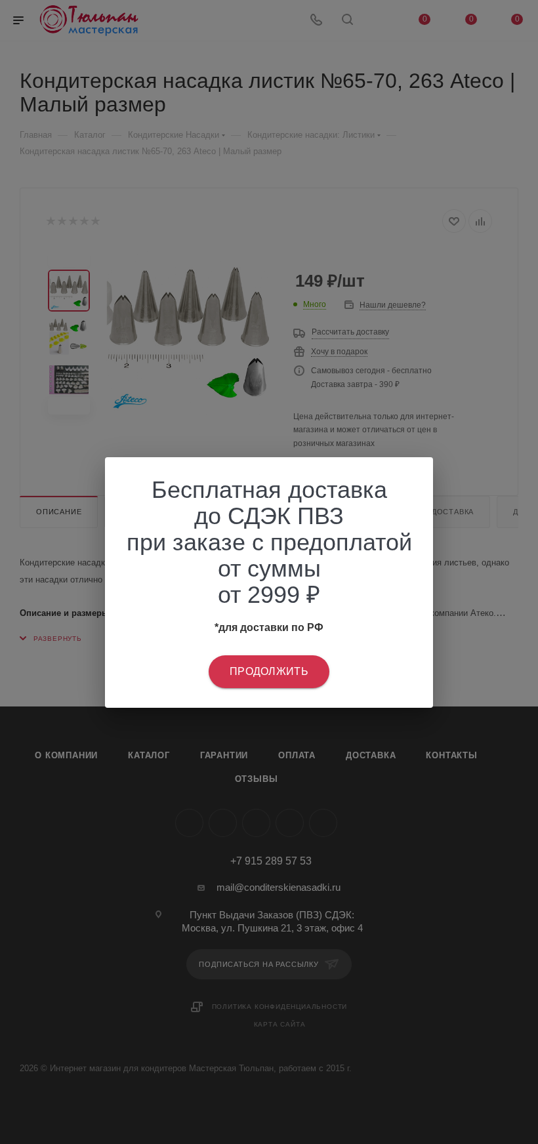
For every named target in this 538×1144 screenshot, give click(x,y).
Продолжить (269, 671)
